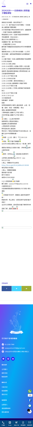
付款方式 (5, 387)
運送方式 (5, 394)
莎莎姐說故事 (15, 17)
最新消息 (5, 373)
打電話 (3, 425)
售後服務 (5, 391)
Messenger (30, 406)
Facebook (30, 400)
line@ (9, 425)
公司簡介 (5, 369)
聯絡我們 (29, 425)
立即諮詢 (30, 391)
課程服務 (23, 425)
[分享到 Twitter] (16, 288)
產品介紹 (16, 425)
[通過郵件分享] (26, 288)
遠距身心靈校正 (24, 17)
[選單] (27, 3)
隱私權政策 (5, 412)
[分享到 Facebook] (7, 288)
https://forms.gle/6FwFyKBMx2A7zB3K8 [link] (15, 165)
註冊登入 (5, 404)
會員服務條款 (6, 408)
